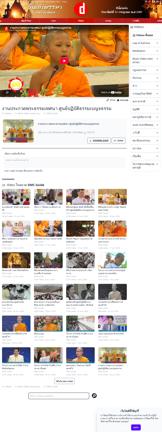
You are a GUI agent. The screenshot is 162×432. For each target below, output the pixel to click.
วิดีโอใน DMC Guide (64, 381)
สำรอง (112, 100)
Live (54, 20)
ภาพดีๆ (136, 20)
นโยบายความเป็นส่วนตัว (140, 421)
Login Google (16, 170)
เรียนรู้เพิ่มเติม (124, 427)
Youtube (124, 100)
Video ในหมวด (25, 185)
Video (81, 20)
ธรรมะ (108, 20)
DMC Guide (52, 113)
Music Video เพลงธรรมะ (29, 113)
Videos (8, 113)
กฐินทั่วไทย (26, 20)
